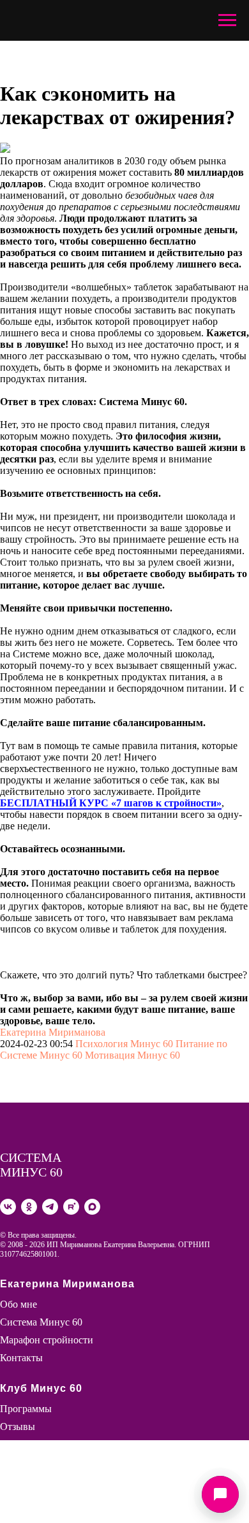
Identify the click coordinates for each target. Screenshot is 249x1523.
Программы (26, 1408)
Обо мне (18, 1304)
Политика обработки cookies (62, 1497)
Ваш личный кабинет (47, 1444)
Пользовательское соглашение (66, 1474)
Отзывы (17, 1426)
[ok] (29, 1207)
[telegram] (50, 1207)
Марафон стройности (46, 1339)
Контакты (21, 1357)
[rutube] (71, 1207)
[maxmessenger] (92, 1207)
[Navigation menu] (227, 20)
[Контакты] (220, 1494)
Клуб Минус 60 (41, 1388)
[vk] (8, 1207)
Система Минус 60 (41, 1322)
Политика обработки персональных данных (96, 1486)
